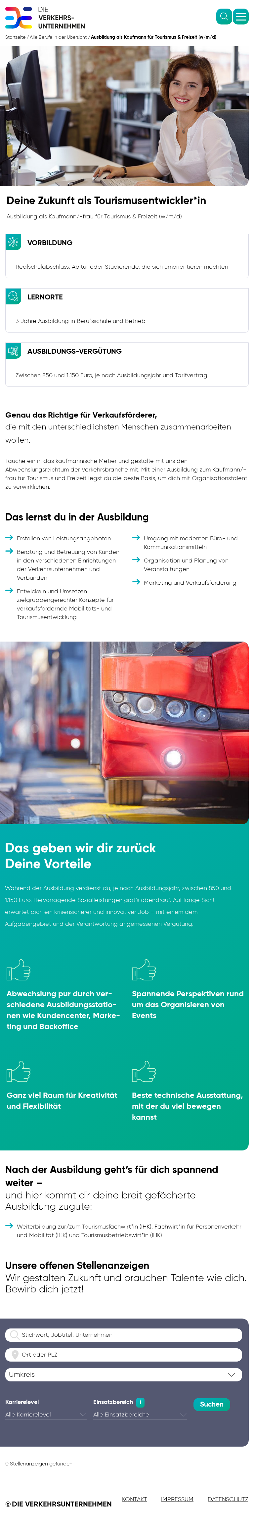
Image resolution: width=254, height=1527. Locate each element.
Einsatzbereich (113, 1402)
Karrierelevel (22, 1402)
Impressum (177, 1500)
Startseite (15, 37)
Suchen (212, 1404)
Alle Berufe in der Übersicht (58, 37)
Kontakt (134, 1500)
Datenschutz (228, 1500)
